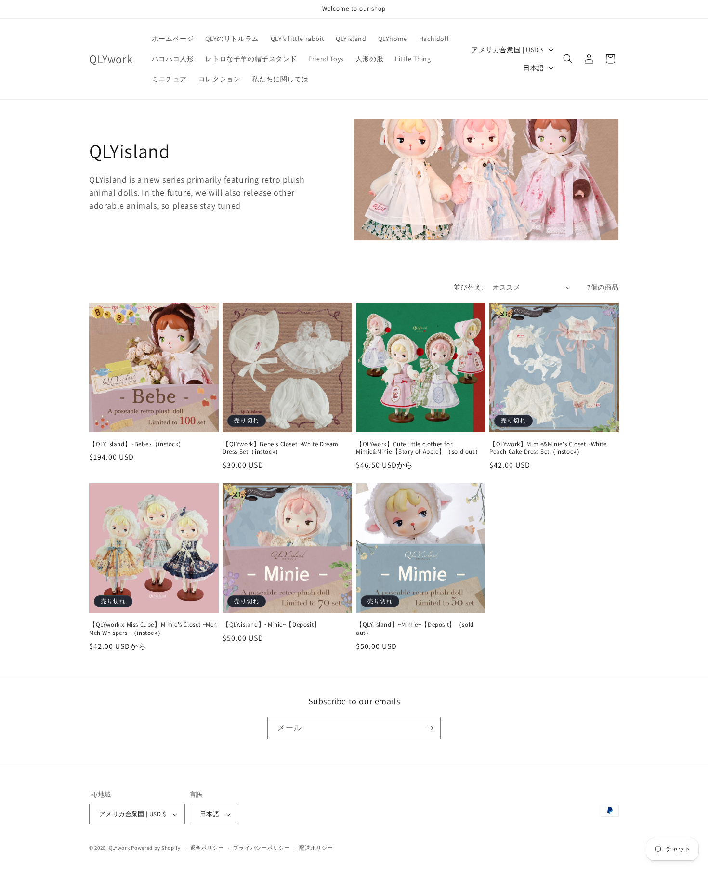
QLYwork (119, 847)
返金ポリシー (207, 847)
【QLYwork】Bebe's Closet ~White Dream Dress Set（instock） (281, 448)
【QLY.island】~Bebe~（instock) (135, 444)
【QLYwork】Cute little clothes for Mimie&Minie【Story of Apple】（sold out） (418, 448)
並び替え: (468, 287)
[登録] (429, 728)
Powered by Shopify (156, 847)
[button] (567, 58)
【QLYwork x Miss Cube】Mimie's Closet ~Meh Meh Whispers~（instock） (153, 629)
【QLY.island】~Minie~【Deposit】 (271, 625)
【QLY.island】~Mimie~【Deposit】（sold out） (415, 629)
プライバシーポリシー (261, 847)
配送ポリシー (316, 847)
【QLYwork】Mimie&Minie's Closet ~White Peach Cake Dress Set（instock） (548, 448)
